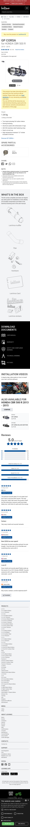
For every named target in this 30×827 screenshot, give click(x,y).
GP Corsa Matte (5, 680)
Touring (3, 695)
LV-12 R (3, 642)
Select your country (17, 3)
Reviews (4, 29)
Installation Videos (7, 27)
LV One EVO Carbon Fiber (7, 649)
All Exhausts (4, 702)
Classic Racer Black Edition (8, 672)
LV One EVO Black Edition (7, 647)
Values (3, 725)
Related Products (18, 27)
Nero (2, 650)
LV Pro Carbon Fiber (6, 655)
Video (2, 709)
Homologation (5, 750)
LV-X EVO (3, 674)
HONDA (18, 17)
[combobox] (26, 800)
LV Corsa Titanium (6, 627)
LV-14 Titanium (5, 612)
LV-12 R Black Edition (6, 644)
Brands (3, 724)
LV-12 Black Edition (6, 639)
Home (4, 17)
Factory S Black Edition (7, 660)
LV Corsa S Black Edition (7, 619)
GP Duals (3, 667)
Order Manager (5, 737)
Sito (2, 697)
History (3, 722)
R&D (2, 727)
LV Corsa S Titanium (6, 622)
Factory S (3, 659)
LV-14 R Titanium (5, 617)
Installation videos (6, 754)
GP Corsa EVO (5, 682)
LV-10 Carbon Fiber (6, 634)
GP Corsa (3, 677)
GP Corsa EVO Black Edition (8, 684)
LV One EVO (4, 645)
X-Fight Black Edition (6, 687)
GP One (3, 669)
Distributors (4, 732)
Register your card (6, 755)
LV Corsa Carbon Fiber (7, 625)
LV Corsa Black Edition (7, 624)
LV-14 (2, 609)
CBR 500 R (26, 17)
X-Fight (3, 685)
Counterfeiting (5, 734)
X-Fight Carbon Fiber (6, 689)
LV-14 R (3, 614)
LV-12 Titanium (5, 640)
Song (2, 710)
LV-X (2, 675)
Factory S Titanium (6, 664)
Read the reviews (19, 49)
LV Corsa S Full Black (6, 620)
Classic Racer (4, 670)
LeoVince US (22, 34)
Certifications (4, 729)
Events (3, 719)
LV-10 (2, 629)
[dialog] (15, 812)
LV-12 (2, 637)
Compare (10, 29)
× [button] (28, 800)
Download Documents (18, 24)
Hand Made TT (5, 690)
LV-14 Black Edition (6, 610)
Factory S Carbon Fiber (7, 662)
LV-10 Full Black (5, 632)
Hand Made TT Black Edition (8, 692)
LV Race (3, 665)
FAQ (2, 752)
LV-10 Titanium (5, 635)
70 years (3, 730)
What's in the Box (6, 24)
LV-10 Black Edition (6, 630)
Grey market (4, 735)
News (2, 717)
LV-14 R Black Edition (6, 615)
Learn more (4, 771)
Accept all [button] (8, 823)
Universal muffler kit (6, 700)
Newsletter (4, 757)
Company (3, 720)
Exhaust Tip (4, 694)
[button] (15, 820)
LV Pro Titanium (5, 657)
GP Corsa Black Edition (7, 679)
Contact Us (4, 744)
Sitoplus (3, 699)
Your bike (11, 17)
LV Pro (3, 652)
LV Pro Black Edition (6, 654)
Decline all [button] (21, 823)
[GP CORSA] (3, 61)
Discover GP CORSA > (7, 138)
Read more (21, 807)
